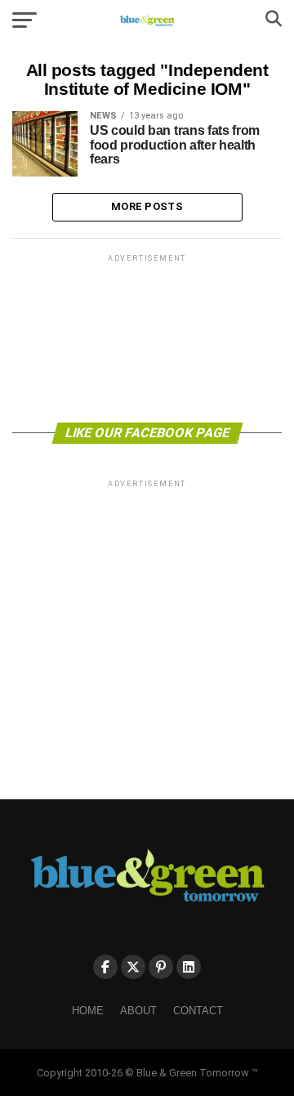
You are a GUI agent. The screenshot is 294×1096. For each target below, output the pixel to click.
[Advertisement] (147, 337)
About (138, 1010)
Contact (198, 1010)
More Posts (147, 206)
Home (88, 1010)
